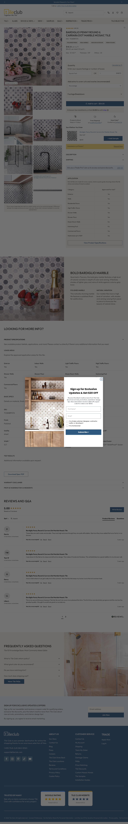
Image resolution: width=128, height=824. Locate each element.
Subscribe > (83, 432)
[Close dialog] (101, 379)
